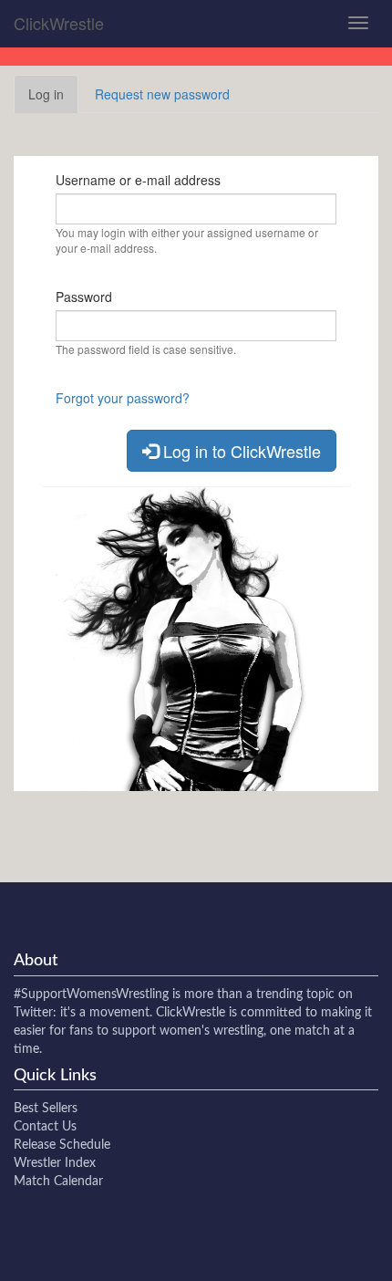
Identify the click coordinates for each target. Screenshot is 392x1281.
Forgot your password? (123, 398)
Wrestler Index (55, 1163)
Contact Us (45, 1126)
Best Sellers (45, 1108)
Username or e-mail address (138, 180)
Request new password (162, 94)
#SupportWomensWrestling (91, 994)
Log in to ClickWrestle (240, 451)
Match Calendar (58, 1181)
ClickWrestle (59, 23)
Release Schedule (62, 1145)
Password (84, 296)
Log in (53, 99)
